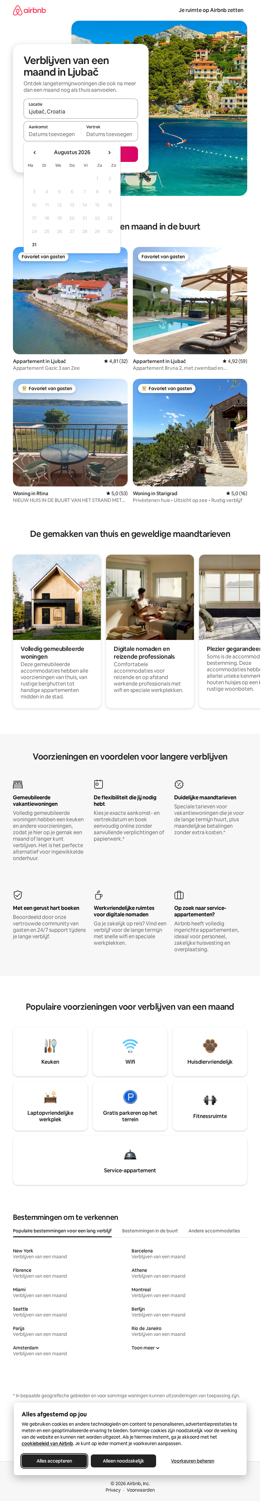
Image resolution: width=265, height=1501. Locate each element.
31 (34, 245)
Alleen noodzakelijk (123, 1461)
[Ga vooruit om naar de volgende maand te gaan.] (109, 152)
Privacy (113, 1490)
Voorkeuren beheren (192, 1461)
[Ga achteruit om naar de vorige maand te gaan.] (35, 152)
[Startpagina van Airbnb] (29, 10)
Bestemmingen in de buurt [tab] (150, 1231)
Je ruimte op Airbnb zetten (211, 10)
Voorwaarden (141, 1490)
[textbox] (52, 134)
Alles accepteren (54, 1461)
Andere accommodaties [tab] (214, 1231)
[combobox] (81, 111)
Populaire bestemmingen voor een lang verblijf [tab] (62, 1231)
